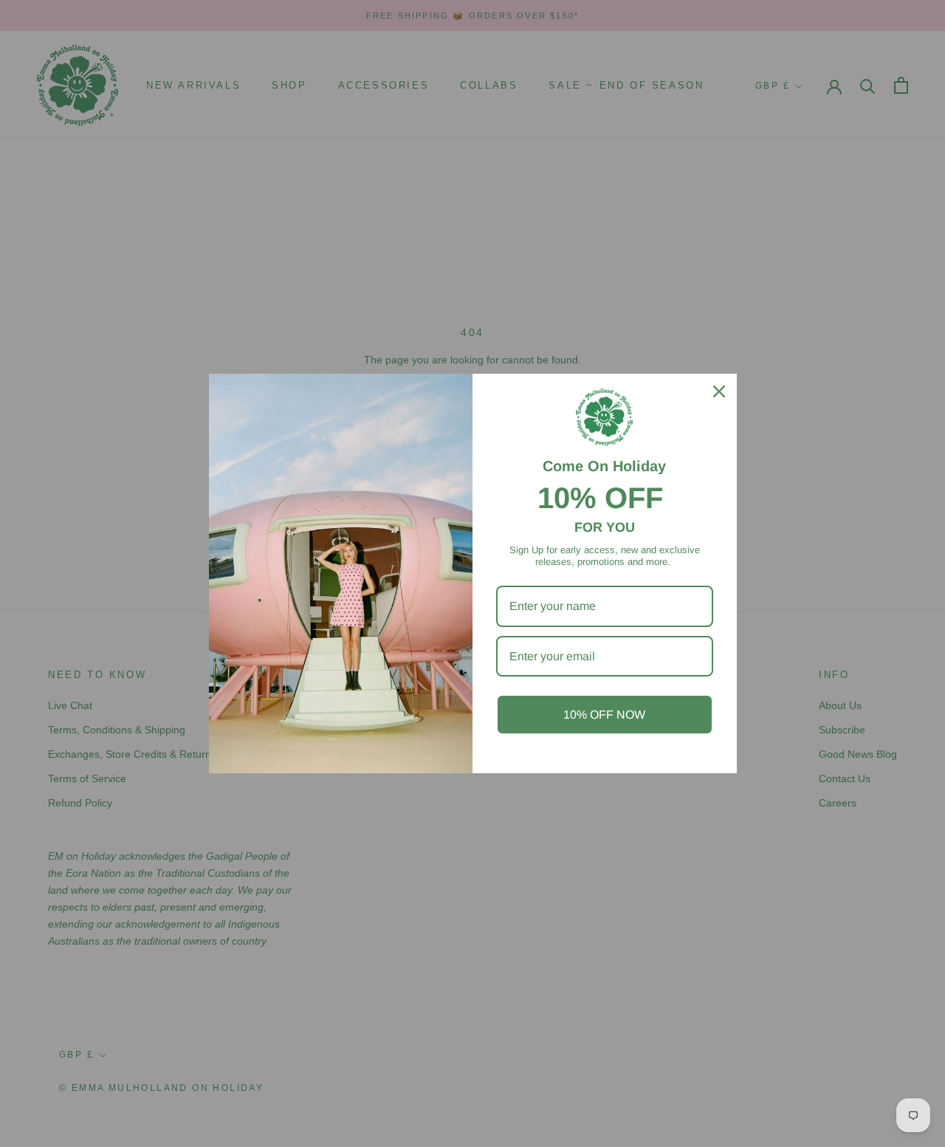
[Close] (719, 391)
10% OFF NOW (604, 714)
